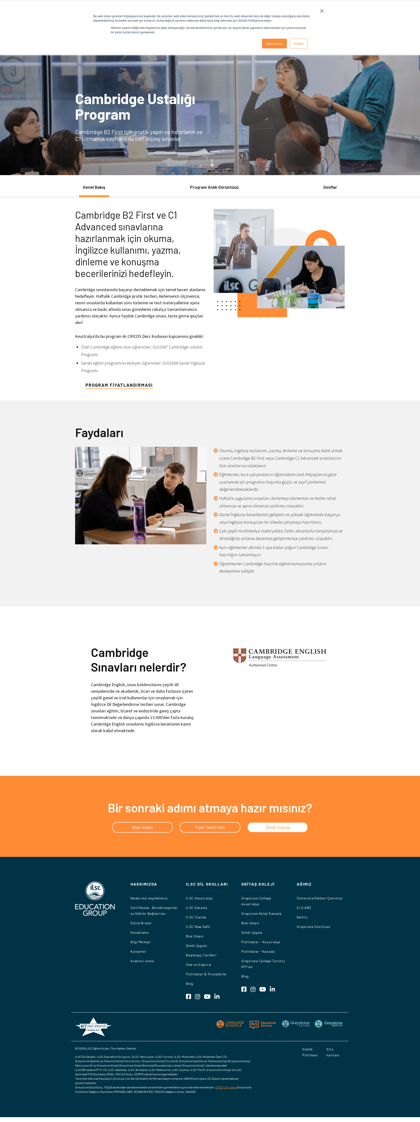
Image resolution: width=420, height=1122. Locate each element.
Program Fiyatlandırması (119, 385)
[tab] (94, 189)
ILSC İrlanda (196, 917)
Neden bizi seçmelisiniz (149, 898)
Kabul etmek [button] (274, 43)
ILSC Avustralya (199, 898)
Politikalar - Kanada (258, 951)
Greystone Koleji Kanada (261, 913)
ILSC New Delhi (198, 927)
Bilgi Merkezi (140, 942)
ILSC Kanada (196, 908)
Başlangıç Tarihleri (201, 955)
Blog (189, 983)
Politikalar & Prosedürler (206, 974)
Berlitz (302, 917)
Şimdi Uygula (196, 945)
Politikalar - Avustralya (260, 942)
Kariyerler (138, 951)
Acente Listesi (142, 961)
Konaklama (140, 932)
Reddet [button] (299, 43)
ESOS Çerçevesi (226, 1087)
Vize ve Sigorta (198, 964)
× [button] (322, 9)
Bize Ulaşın (194, 936)
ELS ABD (304, 908)
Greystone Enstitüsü (313, 927)
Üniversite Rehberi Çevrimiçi (319, 898)
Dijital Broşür (141, 923)
